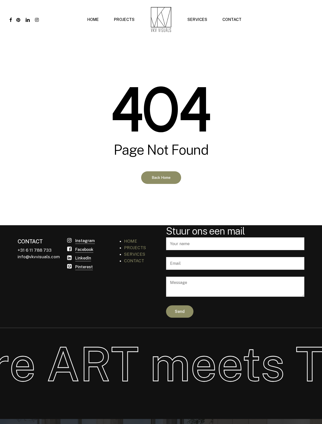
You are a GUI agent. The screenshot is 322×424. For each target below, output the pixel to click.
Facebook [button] (84, 249)
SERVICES (134, 254)
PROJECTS (135, 247)
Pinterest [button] (84, 267)
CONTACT (134, 260)
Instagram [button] (85, 240)
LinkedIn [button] (83, 258)
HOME (130, 241)
